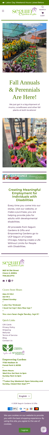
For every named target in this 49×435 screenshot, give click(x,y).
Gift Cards (7, 324)
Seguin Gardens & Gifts (27, 403)
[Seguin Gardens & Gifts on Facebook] (6, 281)
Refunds (6, 332)
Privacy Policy (9, 327)
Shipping (7, 330)
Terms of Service (10, 335)
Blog (5, 338)
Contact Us (7, 340)
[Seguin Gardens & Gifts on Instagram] (9, 281)
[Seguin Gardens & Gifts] (24, 11)
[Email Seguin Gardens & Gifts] (4, 281)
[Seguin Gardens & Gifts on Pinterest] (12, 281)
